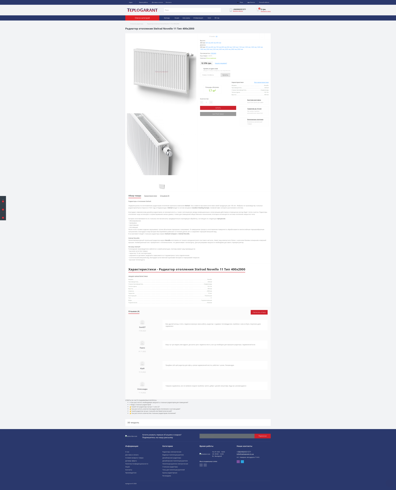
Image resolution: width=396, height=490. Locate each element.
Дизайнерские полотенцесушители (175, 461)
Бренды (167, 18)
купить (218, 108)
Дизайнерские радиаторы (171, 458)
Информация (198, 18)
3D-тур (216, 18)
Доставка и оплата (157, 2)
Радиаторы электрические (171, 452)
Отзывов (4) (164, 196)
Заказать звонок (238, 11)
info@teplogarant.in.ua (245, 454)
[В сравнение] (268, 36)
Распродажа (166, 476)
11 (211, 298)
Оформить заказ (266, 11)
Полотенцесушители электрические (175, 464)
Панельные (208, 296)
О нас (127, 452)
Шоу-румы (186, 18)
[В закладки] (262, 36)
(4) (216, 36)
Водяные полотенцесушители (173, 455)
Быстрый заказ (218, 114)
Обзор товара (134, 195)
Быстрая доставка (254, 100)
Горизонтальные (206, 300)
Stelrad (213, 53)
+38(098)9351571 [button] (244, 452)
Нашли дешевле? (221, 63)
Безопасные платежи (255, 119)
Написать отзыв (259, 312)
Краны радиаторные (169, 473)
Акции (177, 18)
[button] (130, 2)
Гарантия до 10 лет (254, 109)
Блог (209, 18)
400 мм (210, 289)
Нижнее (209, 303)
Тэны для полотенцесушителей (173, 470)
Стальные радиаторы (136, 24)
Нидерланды (208, 284)
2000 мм (209, 291)
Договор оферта (131, 461)
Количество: (204, 99)
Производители (130, 473)
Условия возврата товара (134, 458)
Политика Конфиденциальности (136, 464)
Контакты (168, 2)
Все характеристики (261, 82)
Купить (225, 75)
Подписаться (263, 436)
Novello (209, 279)
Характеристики (150, 196)
